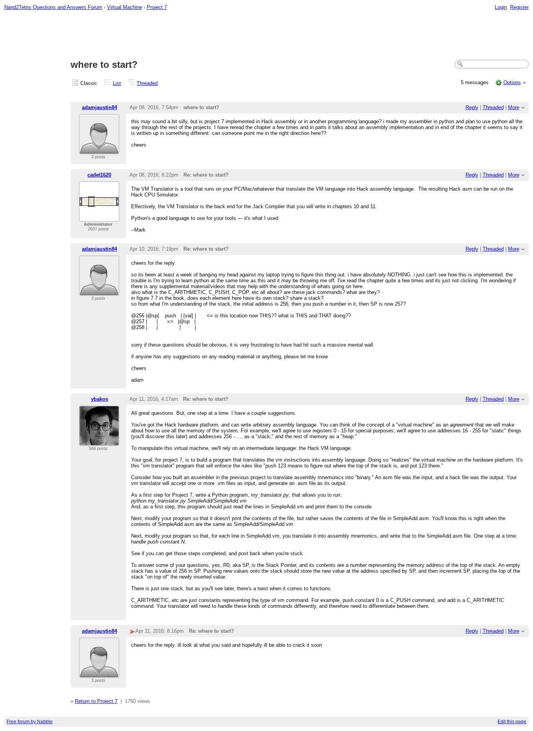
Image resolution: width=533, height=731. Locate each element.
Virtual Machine (124, 7)
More (513, 107)
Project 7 (157, 7)
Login (501, 7)
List (117, 83)
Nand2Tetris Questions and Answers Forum (53, 7)
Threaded (147, 83)
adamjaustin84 (99, 107)
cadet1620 (99, 175)
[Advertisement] (266, 35)
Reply (471, 107)
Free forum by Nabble (30, 721)
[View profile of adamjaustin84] (99, 149)
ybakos (99, 399)
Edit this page (511, 721)
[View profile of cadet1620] (99, 217)
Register (519, 7)
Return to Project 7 (96, 701)
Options (512, 82)
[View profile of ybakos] (99, 441)
